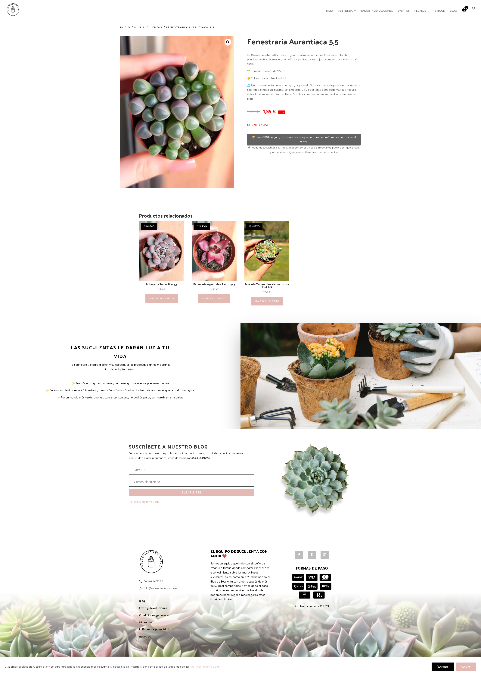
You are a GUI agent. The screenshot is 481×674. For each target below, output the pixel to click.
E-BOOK (440, 10)
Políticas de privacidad (205, 666)
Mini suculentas (148, 27)
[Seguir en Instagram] (325, 555)
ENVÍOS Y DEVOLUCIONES (377, 10)
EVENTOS (404, 10)
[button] (228, 42)
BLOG (453, 10)
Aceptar (466, 666)
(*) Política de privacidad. (144, 501)
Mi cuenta (145, 622)
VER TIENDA (345, 10)
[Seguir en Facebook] (299, 555)
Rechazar (443, 666)
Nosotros (145, 636)
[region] (240, 665)
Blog (142, 601)
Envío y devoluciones (153, 608)
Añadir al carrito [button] (161, 298)
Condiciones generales (154, 615)
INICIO (329, 10)
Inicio (125, 27)
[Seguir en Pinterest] (312, 555)
